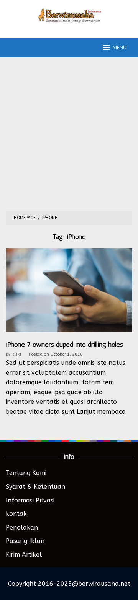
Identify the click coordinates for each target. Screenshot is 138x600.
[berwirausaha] (69, 14)
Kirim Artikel (24, 554)
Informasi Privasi (30, 500)
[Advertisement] (69, 138)
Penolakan (22, 527)
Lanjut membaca (101, 411)
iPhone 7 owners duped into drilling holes (64, 344)
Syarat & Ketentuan (35, 486)
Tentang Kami (26, 472)
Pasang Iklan (25, 541)
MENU (120, 47)
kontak (16, 513)
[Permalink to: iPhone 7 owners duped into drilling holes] (69, 294)
